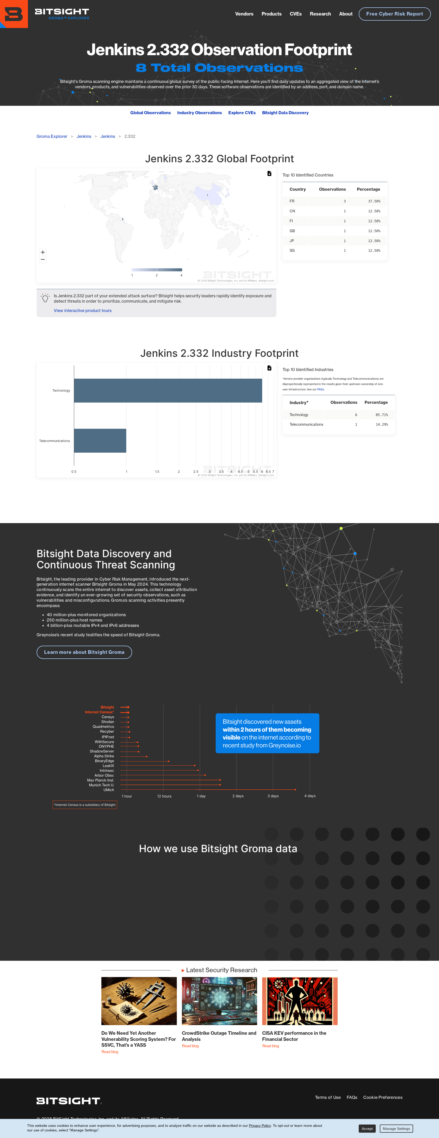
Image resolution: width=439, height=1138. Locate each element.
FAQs (320, 389)
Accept (367, 1129)
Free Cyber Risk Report (394, 14)
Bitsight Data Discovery (285, 112)
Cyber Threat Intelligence (198, 933)
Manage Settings (396, 1129)
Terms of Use (328, 1097)
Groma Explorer (52, 136)
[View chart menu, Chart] (270, 174)
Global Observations (150, 112)
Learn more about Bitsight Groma (84, 652)
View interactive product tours (83, 310)
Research (320, 14)
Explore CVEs (242, 112)
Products (272, 14)
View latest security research (77, 908)
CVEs (296, 14)
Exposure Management (195, 914)
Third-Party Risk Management (203, 923)
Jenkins (84, 136)
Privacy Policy (260, 1126)
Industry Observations (199, 112)
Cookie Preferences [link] (382, 1097)
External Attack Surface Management (336, 914)
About (346, 14)
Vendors (244, 14)
